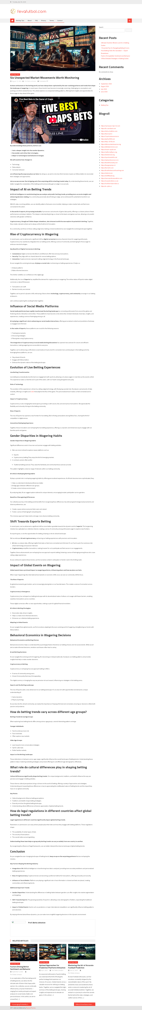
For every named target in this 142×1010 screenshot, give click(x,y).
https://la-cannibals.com (108, 128)
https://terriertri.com (107, 168)
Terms (51, 20)
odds (32, 391)
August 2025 (105, 86)
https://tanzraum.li (106, 134)
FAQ (36, 20)
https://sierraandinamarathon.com (111, 178)
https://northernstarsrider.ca (110, 183)
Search (101, 27)
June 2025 (104, 92)
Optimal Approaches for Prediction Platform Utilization (52, 966)
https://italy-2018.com (108, 141)
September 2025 (106, 84)
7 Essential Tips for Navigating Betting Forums (115, 48)
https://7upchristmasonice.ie (110, 136)
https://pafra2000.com (108, 139)
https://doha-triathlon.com (109, 131)
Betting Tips (20, 20)
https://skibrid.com (107, 173)
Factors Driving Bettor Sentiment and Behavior (20, 967)
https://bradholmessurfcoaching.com (112, 170)
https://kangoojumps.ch (108, 165)
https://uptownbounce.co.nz (110, 160)
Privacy (43, 20)
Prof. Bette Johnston (30, 81)
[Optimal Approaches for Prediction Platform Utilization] (52, 952)
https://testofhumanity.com (109, 162)
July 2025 (104, 89)
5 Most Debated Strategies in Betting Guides (115, 58)
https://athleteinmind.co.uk (109, 147)
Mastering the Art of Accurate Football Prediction (80, 966)
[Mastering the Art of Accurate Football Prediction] (81, 952)
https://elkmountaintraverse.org (111, 144)
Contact (60, 20)
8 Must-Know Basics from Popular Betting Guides (85, 1004)
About (30, 20)
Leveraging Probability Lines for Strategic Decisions (22, 1004)
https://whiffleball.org (107, 176)
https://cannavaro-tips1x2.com (110, 126)
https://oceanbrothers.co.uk (109, 181)
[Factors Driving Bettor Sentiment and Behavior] (23, 952)
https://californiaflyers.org (109, 152)
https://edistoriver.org (108, 155)
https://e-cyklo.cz (106, 186)
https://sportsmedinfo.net (109, 157)
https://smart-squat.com (108, 149)
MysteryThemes (31, 1008)
